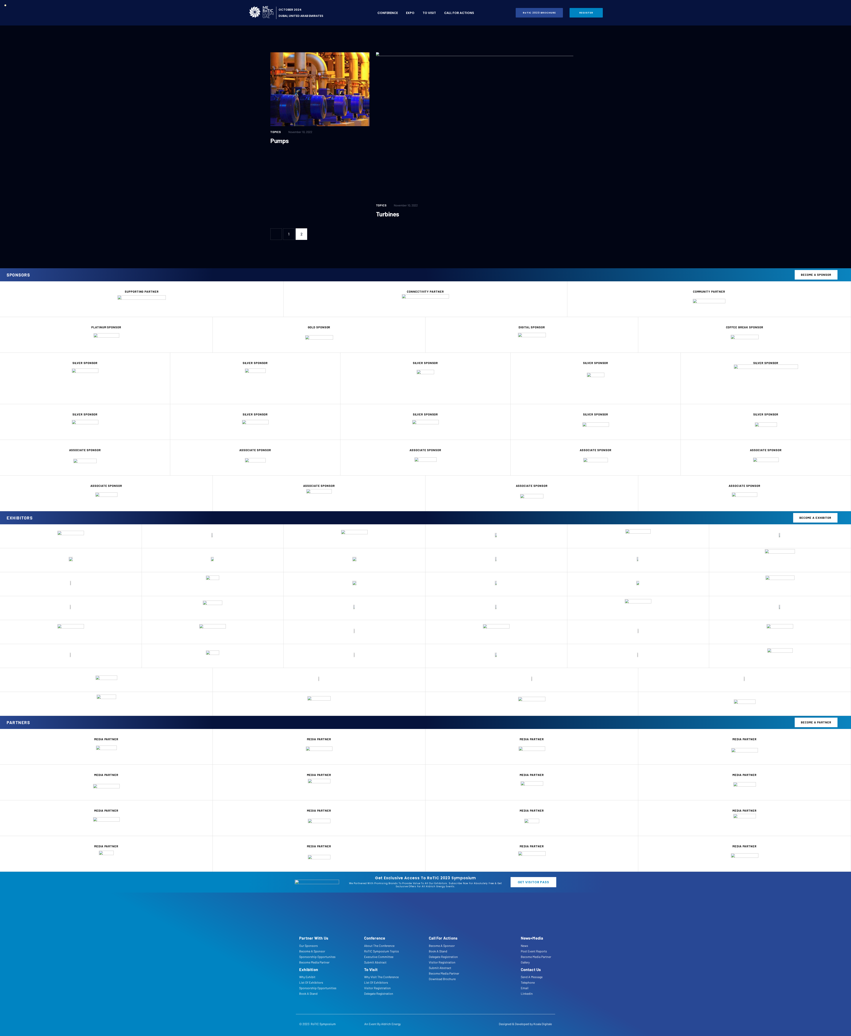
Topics (275, 132)
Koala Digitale (542, 1024)
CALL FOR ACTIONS (459, 13)
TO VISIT (429, 13)
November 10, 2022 (300, 132)
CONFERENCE (387, 13)
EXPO (410, 13)
